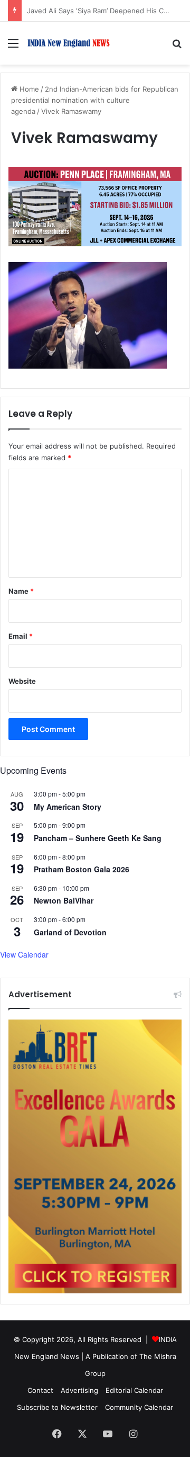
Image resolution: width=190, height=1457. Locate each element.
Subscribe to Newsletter (57, 1407)
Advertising (79, 1390)
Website (22, 681)
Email (20, 636)
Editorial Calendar (134, 1390)
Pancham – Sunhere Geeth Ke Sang (98, 838)
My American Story (67, 806)
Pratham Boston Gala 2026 (81, 869)
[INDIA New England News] (68, 43)
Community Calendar (139, 1407)
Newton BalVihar (63, 900)
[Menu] (13, 47)
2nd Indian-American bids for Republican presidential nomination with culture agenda (94, 100)
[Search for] (177, 47)
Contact (40, 1390)
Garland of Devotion (70, 932)
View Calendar (24, 954)
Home (28, 89)
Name (21, 591)
